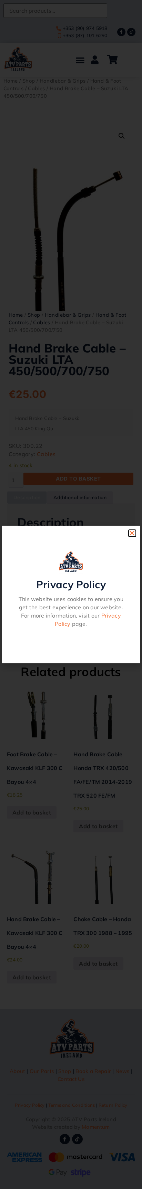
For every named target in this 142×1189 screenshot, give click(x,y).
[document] (71, 594)
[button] (132, 533)
